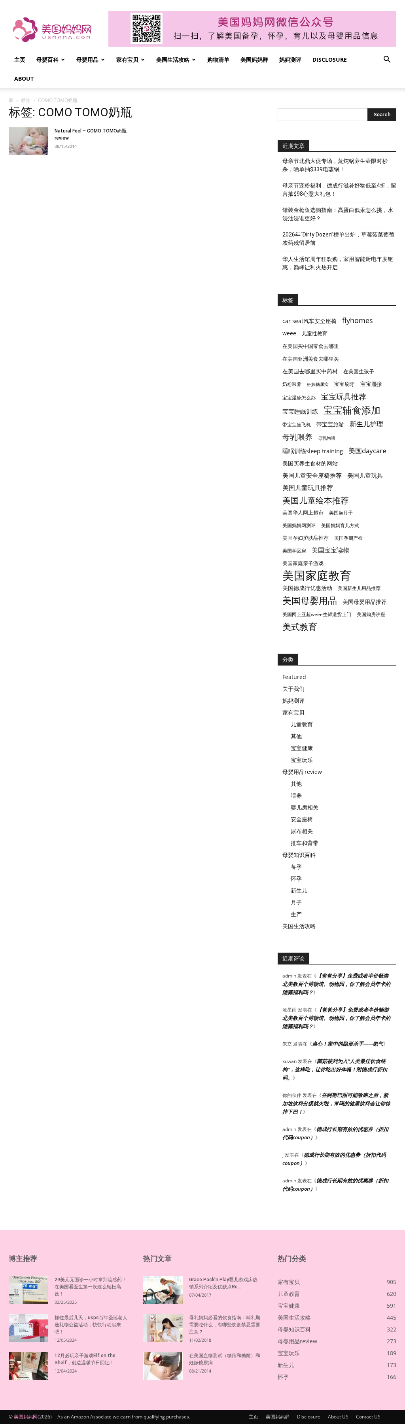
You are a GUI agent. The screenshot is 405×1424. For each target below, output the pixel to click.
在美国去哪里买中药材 (310, 371)
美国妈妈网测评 (299, 525)
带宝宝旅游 (330, 424)
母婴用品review (302, 771)
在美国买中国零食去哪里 (310, 346)
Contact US (368, 1416)
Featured (294, 677)
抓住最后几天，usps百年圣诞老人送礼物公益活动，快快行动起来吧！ (91, 1325)
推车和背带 (304, 843)
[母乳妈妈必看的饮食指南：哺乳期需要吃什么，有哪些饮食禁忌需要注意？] (163, 1328)
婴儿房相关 (304, 807)
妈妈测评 (290, 59)
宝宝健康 (302, 748)
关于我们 (293, 688)
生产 (296, 914)
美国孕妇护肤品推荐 (305, 538)
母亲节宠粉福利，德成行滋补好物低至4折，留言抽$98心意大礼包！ (339, 189)
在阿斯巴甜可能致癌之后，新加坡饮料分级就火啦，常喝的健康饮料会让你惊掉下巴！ (336, 1103)
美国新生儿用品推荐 (359, 588)
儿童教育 (302, 724)
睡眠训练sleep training (312, 451)
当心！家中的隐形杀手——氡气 (347, 1043)
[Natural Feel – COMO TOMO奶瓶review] (28, 141)
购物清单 (218, 59)
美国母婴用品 (309, 600)
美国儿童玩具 (365, 475)
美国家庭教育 (316, 575)
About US (338, 1416)
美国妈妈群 (254, 59)
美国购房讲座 (371, 614)
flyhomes (357, 320)
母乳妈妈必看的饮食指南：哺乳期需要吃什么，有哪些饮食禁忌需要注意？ (224, 1325)
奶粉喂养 (291, 384)
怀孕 (296, 878)
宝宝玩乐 (302, 760)
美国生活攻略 (172, 59)
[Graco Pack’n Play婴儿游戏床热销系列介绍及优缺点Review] (163, 1290)
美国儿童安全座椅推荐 (312, 475)
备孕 (296, 866)
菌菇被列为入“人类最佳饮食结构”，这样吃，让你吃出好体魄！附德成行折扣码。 (334, 1069)
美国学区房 (294, 551)
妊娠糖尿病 (318, 384)
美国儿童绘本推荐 (315, 500)
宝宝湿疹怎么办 (299, 398)
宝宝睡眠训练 (300, 411)
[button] (386, 60)
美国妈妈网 (26, 1416)
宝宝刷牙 (344, 384)
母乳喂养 (297, 437)
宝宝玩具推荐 (343, 397)
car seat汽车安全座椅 (309, 321)
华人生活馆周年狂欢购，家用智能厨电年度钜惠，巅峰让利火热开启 (337, 263)
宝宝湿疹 (371, 384)
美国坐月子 (341, 513)
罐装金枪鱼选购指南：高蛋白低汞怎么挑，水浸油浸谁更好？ (337, 214)
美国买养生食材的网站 (310, 463)
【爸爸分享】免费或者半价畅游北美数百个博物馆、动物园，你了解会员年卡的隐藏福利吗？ (336, 984)
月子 (296, 902)
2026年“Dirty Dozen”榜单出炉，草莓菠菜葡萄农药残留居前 (338, 238)
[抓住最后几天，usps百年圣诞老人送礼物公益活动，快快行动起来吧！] (28, 1328)
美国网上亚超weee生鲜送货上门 (316, 614)
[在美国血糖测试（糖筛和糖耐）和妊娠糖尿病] (163, 1366)
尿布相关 (302, 831)
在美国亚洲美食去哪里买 (310, 358)
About (24, 78)
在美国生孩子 (358, 371)
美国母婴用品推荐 (365, 601)
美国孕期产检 (348, 538)
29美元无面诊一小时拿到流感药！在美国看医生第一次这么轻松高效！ (91, 1287)
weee (289, 333)
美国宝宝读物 (331, 550)
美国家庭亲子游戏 (303, 563)
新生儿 (299, 890)
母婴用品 (87, 59)
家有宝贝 (127, 59)
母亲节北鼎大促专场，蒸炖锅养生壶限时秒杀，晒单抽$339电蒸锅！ (335, 165)
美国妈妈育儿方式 (340, 525)
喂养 (296, 795)
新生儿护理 (366, 424)
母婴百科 (47, 59)
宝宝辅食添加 (352, 410)
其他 (296, 736)
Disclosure (329, 59)
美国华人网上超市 (303, 512)
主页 (19, 59)
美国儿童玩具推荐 (307, 488)
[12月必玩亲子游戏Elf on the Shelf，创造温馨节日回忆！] (28, 1366)
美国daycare (367, 450)
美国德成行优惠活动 (307, 588)
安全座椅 (302, 819)
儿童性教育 (314, 333)
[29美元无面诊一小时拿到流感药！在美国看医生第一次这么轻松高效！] (28, 1290)
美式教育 (299, 626)
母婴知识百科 (299, 855)
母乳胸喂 (326, 438)
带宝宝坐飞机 (296, 424)
